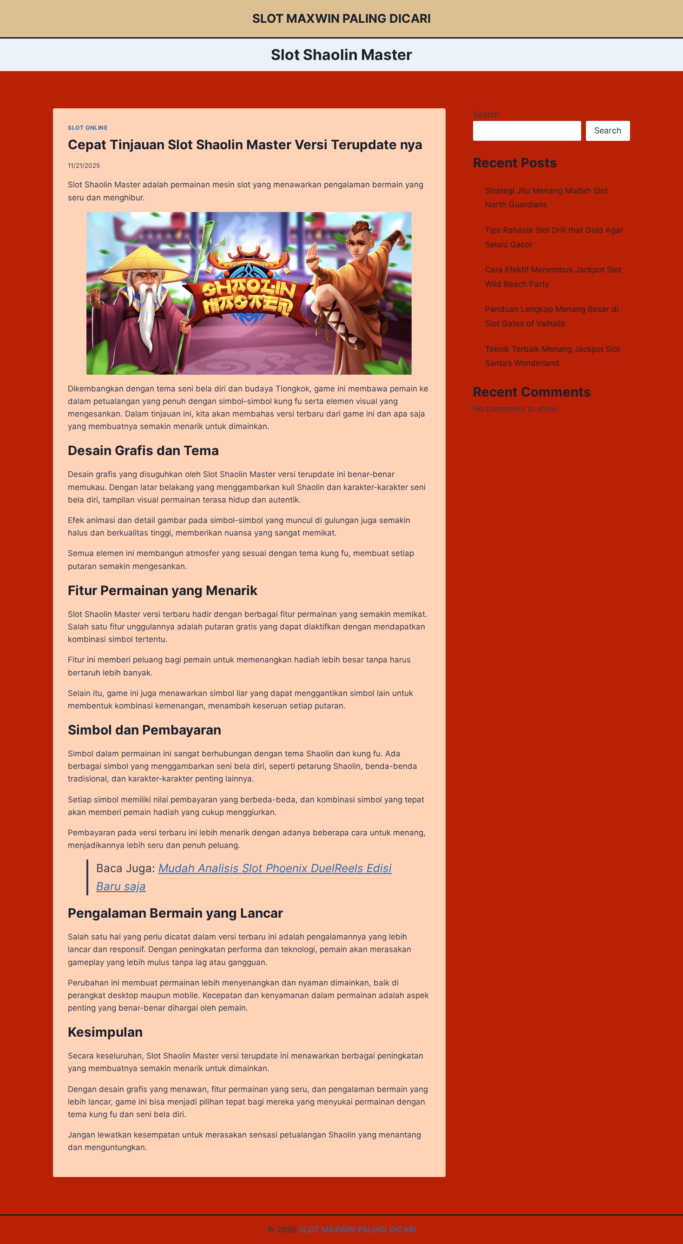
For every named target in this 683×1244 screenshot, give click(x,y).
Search (486, 114)
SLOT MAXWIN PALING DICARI (357, 1229)
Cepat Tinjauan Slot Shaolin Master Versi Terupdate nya (245, 144)
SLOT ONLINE (88, 127)
